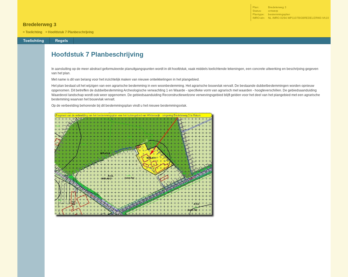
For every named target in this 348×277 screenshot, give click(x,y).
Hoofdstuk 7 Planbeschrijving (71, 32)
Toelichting (34, 32)
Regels (61, 40)
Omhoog (31, 100)
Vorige (31, 83)
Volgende (31, 91)
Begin (31, 75)
